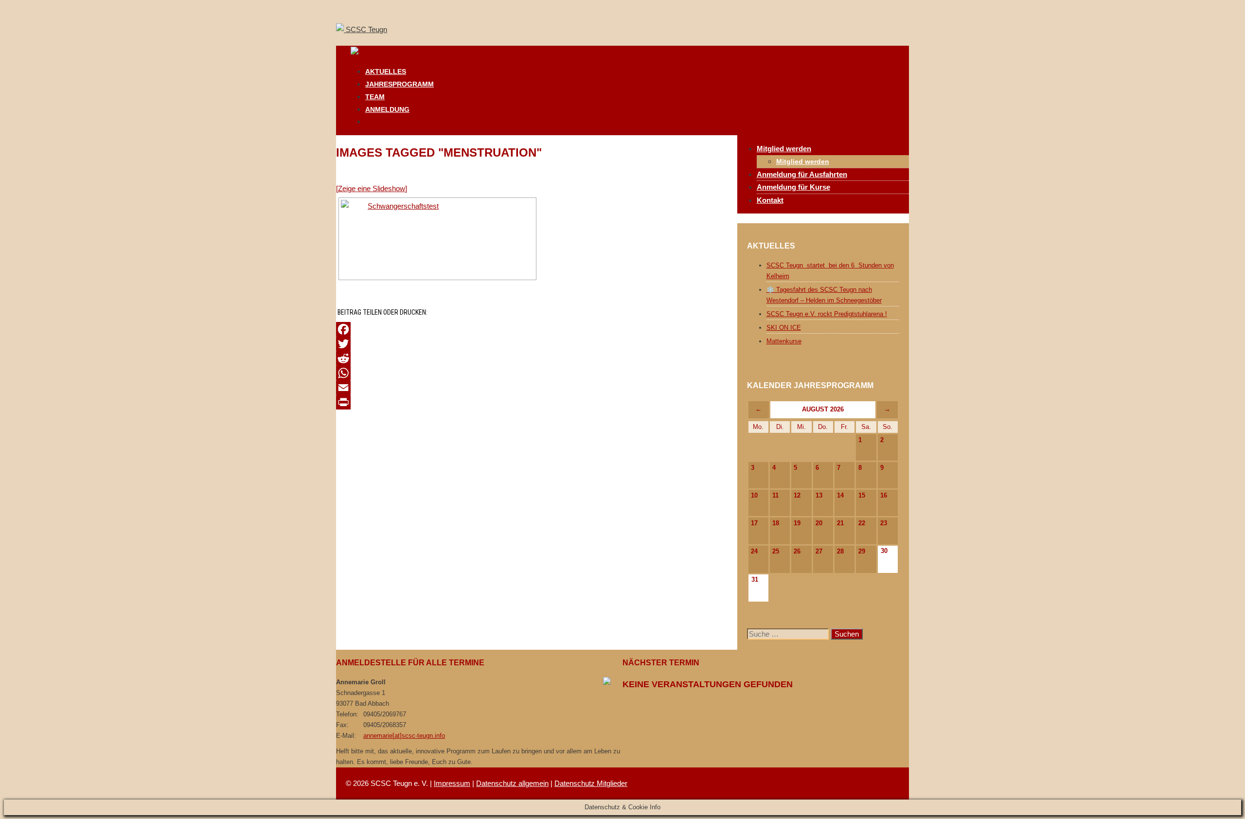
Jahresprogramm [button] (399, 84)
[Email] (536, 387)
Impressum (452, 783)
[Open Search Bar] (369, 121)
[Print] (536, 402)
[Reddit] (536, 358)
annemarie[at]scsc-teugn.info (404, 735)
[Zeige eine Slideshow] (371, 188)
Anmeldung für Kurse (793, 187)
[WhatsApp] (536, 373)
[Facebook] (536, 329)
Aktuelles (385, 71)
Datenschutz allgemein (512, 783)
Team (375, 97)
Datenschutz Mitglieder (590, 783)
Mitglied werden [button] (784, 148)
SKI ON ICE (783, 327)
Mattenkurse (783, 341)
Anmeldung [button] (387, 109)
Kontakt (770, 200)
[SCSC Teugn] (375, 52)
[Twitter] (536, 344)
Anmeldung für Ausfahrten (802, 174)
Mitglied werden (802, 161)
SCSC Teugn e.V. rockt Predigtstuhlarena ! (826, 314)
